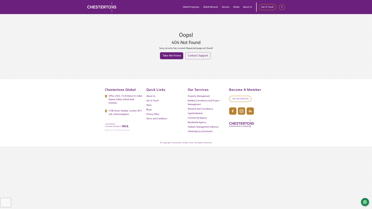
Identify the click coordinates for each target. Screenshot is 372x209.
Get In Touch (267, 7)
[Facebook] (232, 111)
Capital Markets (195, 113)
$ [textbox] (281, 7)
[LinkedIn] (250, 111)
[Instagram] (241, 111)
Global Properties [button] (191, 7)
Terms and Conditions (156, 119)
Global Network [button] (210, 7)
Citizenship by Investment (200, 131)
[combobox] (283, 7)
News (149, 105)
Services (225, 7)
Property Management (199, 96)
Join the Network (240, 99)
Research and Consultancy (200, 109)
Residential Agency (197, 122)
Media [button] (236, 7)
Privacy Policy (152, 114)
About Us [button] (247, 7)
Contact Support (198, 55)
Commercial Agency (197, 118)
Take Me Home (171, 55)
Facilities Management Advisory (203, 127)
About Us (150, 96)
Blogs (149, 110)
